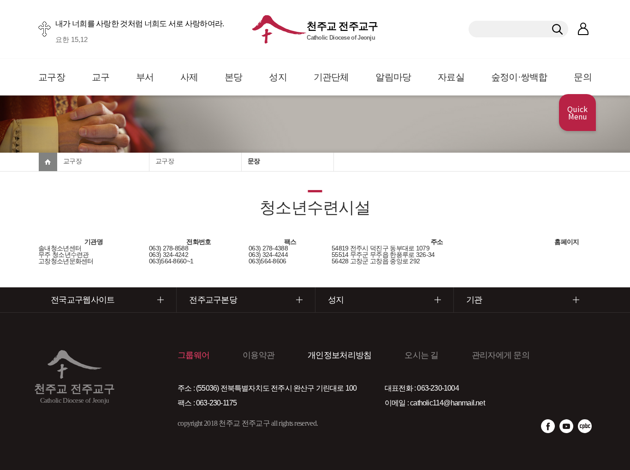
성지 (278, 77)
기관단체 (331, 77)
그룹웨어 (193, 355)
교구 (101, 77)
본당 (234, 77)
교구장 (51, 77)
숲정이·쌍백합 (519, 77)
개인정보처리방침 (339, 355)
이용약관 (258, 355)
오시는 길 (421, 355)
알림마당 (393, 77)
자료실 (451, 77)
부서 (145, 77)
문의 (583, 77)
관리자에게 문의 (500, 355)
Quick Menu (577, 112)
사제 (189, 77)
